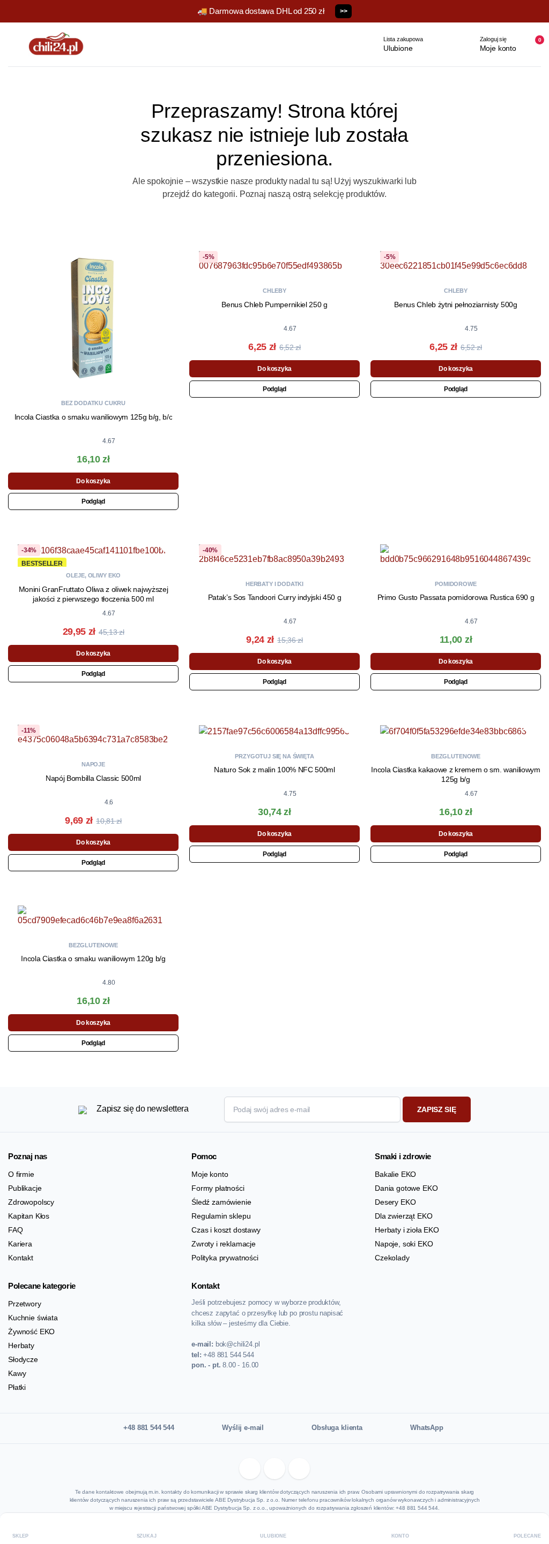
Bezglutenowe (455, 756)
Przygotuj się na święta (274, 756)
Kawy (17, 1373)
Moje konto (209, 1174)
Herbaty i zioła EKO (407, 1230)
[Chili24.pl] (56, 44)
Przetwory (24, 1303)
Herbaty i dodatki (274, 584)
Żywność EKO (31, 1331)
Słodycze (23, 1359)
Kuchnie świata (33, 1317)
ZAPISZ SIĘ (436, 1109)
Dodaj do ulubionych (168, 252)
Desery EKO (395, 1202)
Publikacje (24, 1188)
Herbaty (21, 1345)
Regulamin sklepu (220, 1216)
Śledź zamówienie (221, 1202)
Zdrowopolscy (31, 1202)
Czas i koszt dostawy (226, 1230)
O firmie (21, 1174)
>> (343, 11)
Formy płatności (217, 1188)
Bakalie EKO (395, 1174)
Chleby (274, 290)
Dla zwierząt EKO (403, 1216)
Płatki (17, 1387)
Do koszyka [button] (93, 481)
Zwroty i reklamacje (223, 1243)
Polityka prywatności (224, 1257)
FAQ (15, 1230)
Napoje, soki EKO (404, 1243)
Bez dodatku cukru (93, 403)
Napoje (93, 764)
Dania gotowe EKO (406, 1188)
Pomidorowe (455, 584)
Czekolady (392, 1257)
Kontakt (20, 1257)
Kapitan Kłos (28, 1216)
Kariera (20, 1243)
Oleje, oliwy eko (93, 575)
